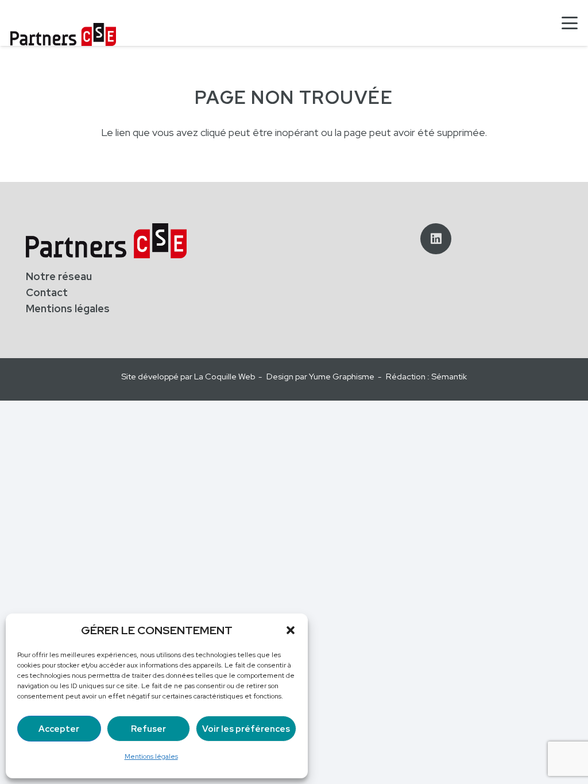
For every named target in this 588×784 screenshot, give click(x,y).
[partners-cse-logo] (63, 34)
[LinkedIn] (435, 238)
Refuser (148, 729)
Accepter (58, 729)
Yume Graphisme (341, 376)
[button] (290, 630)
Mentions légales (151, 756)
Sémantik (449, 376)
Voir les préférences (246, 729)
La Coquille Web (224, 376)
